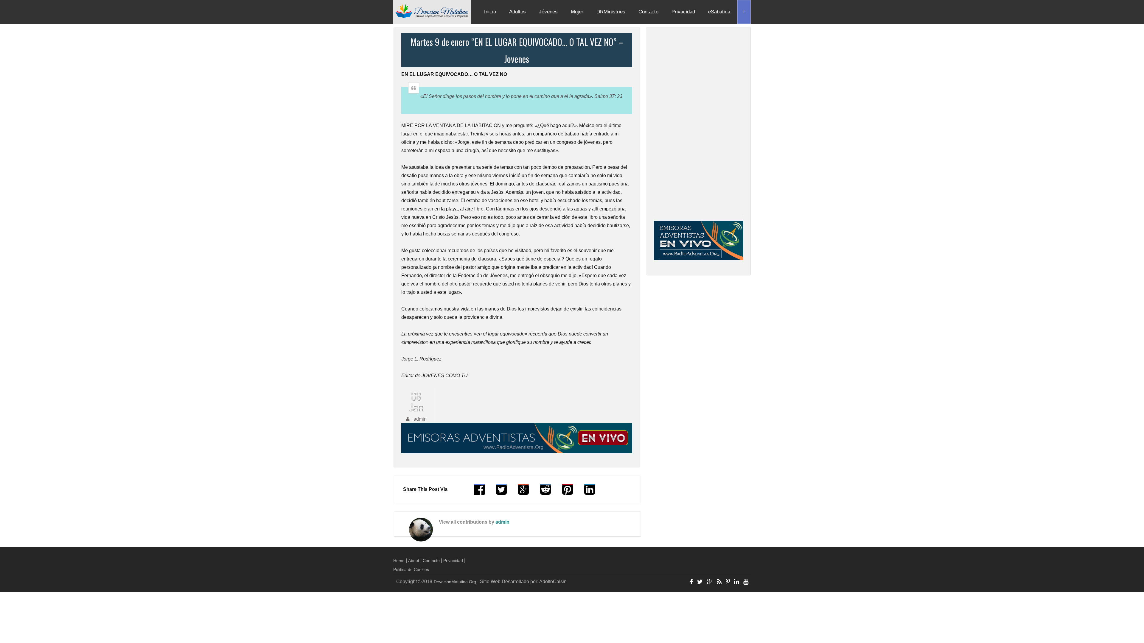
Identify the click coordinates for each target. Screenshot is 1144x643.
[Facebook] (691, 582)
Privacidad (683, 12)
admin (502, 522)
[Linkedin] (736, 582)
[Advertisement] (698, 122)
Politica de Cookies (411, 569)
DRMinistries (610, 12)
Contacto (648, 12)
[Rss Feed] (719, 582)
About (413, 560)
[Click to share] (523, 492)
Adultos (517, 12)
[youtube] (745, 582)
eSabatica (719, 12)
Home (399, 560)
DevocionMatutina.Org (455, 581)
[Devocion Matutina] (432, 10)
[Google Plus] (710, 582)
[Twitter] (700, 582)
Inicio (490, 12)
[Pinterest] (728, 582)
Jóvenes (548, 12)
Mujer (577, 12)
